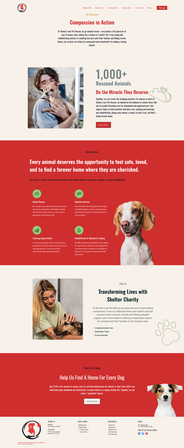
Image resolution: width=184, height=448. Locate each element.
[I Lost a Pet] (92, 432)
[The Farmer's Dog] (152, 426)
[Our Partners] (122, 432)
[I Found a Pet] (92, 430)
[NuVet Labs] (152, 425)
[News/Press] (122, 430)
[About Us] (122, 425)
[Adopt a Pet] (92, 425)
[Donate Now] (92, 428)
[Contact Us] (122, 428)
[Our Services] (122, 434)
